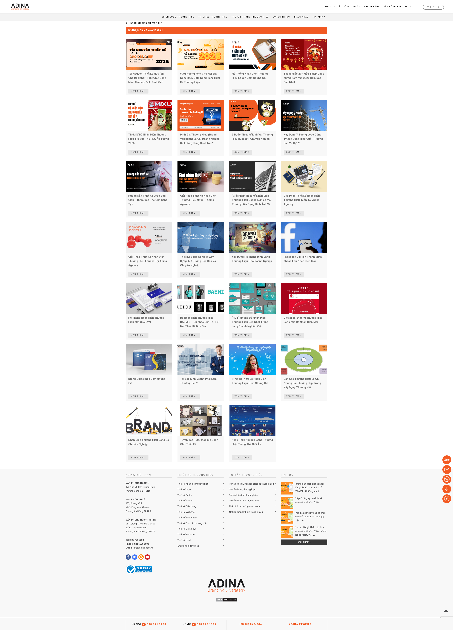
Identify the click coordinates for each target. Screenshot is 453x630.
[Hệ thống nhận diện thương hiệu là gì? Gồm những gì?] (252, 54)
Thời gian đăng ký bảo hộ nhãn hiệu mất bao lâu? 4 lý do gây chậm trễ (310, 517)
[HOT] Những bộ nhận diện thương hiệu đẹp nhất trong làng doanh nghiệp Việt (250, 322)
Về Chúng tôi (392, 6)
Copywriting (281, 17)
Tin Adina (318, 17)
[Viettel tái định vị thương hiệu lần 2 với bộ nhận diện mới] (304, 298)
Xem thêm (304, 542)
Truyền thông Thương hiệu (250, 17)
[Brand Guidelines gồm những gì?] (149, 359)
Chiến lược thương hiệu (178, 17)
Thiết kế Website (185, 512)
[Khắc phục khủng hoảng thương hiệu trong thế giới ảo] (252, 420)
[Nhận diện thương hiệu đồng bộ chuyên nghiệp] (149, 420)
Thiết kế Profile (184, 495)
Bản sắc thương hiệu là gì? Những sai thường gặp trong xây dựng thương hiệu (302, 383)
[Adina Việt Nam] (19, 6)
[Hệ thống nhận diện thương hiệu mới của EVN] (149, 298)
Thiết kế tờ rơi (184, 540)
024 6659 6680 (141, 544)
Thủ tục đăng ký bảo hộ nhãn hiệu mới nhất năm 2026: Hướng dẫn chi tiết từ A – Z (310, 531)
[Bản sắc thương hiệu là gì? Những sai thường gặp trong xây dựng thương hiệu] (304, 359)
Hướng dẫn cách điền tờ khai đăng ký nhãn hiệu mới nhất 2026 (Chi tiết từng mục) (309, 487)
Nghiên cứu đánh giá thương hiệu (246, 512)
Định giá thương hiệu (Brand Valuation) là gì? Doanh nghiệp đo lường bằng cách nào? (200, 139)
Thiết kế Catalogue (186, 528)
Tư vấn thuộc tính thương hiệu (244, 500)
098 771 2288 (137, 540)
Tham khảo (301, 17)
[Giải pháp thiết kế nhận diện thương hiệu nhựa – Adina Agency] (200, 176)
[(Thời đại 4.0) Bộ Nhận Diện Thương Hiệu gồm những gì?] (252, 359)
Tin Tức (287, 474)
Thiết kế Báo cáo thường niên (192, 523)
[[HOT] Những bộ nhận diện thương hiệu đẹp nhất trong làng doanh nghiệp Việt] (252, 298)
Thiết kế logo (184, 489)
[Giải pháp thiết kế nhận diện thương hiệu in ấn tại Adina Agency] (304, 176)
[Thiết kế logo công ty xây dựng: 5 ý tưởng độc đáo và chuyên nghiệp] (200, 237)
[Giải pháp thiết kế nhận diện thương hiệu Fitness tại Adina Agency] (149, 237)
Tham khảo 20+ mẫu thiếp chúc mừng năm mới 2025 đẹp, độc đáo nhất (304, 78)
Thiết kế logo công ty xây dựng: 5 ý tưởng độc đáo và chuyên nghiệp (198, 261)
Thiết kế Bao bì (185, 500)
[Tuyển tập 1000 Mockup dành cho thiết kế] (200, 420)
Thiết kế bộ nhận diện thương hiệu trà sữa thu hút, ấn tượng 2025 (148, 139)
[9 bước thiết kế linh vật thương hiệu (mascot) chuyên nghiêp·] (252, 115)
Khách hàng (372, 6)
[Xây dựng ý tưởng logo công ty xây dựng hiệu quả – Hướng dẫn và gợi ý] (304, 115)
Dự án (356, 6)
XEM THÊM (138, 91)
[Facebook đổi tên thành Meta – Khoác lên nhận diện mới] (304, 237)
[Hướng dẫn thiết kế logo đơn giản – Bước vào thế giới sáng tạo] (149, 176)
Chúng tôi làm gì (334, 6)
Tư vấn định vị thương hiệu (242, 489)
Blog (408, 6)
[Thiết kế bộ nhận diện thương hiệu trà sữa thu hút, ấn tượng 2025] (149, 115)
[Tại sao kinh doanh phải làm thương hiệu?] (200, 359)
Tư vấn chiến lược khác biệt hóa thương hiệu (251, 483)
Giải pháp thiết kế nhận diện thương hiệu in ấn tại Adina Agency (302, 200)
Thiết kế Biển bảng (186, 506)
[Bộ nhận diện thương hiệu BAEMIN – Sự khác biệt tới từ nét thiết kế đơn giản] (200, 298)
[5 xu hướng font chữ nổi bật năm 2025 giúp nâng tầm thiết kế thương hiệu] (200, 54)
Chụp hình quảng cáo (188, 545)
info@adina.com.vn (143, 547)
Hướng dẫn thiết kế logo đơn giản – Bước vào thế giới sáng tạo (147, 200)
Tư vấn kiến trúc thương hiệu (243, 495)
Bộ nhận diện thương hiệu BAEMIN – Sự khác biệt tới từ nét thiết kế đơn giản (199, 322)
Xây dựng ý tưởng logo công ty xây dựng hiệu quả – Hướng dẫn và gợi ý (303, 139)
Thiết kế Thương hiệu (213, 17)
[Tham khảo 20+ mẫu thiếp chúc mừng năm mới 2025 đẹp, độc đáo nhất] (304, 54)
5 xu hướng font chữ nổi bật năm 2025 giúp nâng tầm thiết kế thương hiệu (200, 78)
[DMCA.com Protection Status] (226, 599)
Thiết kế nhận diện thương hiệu (192, 483)
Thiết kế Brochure (186, 534)
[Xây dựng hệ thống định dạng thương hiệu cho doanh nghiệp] (252, 237)
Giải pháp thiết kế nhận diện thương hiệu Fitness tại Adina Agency (147, 261)
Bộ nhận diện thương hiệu (147, 23)
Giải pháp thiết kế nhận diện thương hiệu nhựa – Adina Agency (198, 200)
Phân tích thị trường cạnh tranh (244, 506)
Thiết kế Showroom (187, 517)
